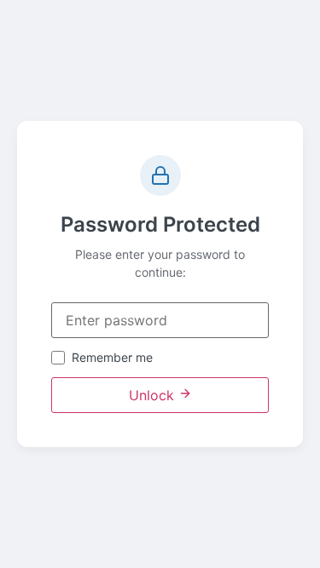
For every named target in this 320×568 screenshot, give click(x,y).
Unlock (153, 395)
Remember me (112, 358)
